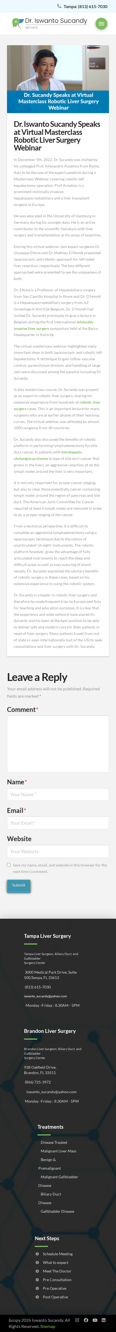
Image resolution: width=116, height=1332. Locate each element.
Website (19, 838)
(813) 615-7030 (85, 6)
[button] (101, 24)
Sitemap (47, 1326)
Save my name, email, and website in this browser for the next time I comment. (60, 868)
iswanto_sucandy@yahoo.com (45, 996)
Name (17, 782)
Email (16, 810)
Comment (23, 709)
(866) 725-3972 (37, 1082)
